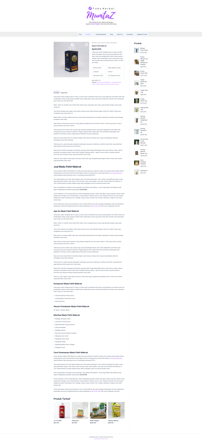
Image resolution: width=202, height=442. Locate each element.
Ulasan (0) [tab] (64, 92)
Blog (111, 34)
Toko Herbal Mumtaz (115, 173)
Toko (80, 34)
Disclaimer (130, 34)
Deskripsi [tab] (56, 92)
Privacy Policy (104, 438)
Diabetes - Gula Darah (111, 82)
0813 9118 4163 (96, 206)
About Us (120, 34)
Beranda (94, 42)
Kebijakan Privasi (142, 34)
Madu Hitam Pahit (105, 84)
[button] (91, 34)
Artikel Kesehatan (101, 34)
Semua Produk (115, 84)
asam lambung (101, 42)
